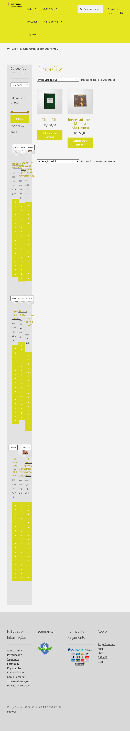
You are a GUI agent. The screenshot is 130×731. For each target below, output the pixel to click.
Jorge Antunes (106, 644)
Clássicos (47, 8)
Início (13, 48)
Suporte (32, 34)
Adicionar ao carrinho (50, 134)
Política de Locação (18, 685)
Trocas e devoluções (18, 681)
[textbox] (20, 85)
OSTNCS (102, 657)
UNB (100, 661)
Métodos (32, 21)
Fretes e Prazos (16, 672)
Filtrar (19, 119)
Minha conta (50, 21)
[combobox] (19, 84)
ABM (100, 648)
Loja (29, 8)
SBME (101, 653)
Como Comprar (16, 676)
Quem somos (14, 650)
